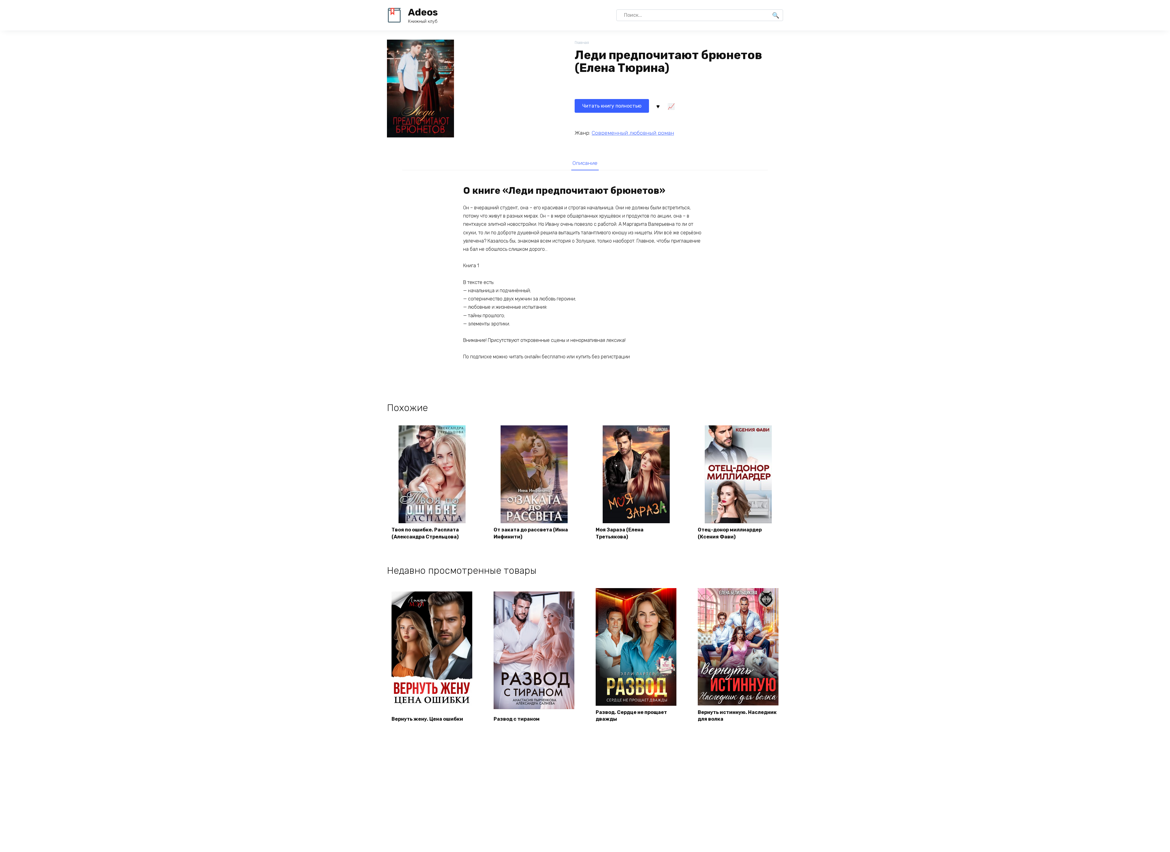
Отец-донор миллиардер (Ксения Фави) (730, 533)
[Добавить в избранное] (658, 106)
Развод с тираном (517, 719)
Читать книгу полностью (611, 106)
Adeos (423, 12)
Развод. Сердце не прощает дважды (631, 715)
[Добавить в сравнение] (671, 106)
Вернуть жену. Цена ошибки (427, 719)
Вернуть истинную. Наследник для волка (737, 715)
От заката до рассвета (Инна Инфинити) (531, 533)
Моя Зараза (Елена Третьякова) (620, 533)
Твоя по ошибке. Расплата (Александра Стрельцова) (425, 533)
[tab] (584, 163)
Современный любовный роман (633, 133)
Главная (582, 42)
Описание (585, 163)
